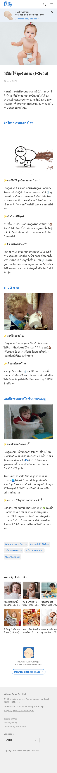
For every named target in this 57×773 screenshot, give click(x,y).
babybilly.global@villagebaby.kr (19, 710)
